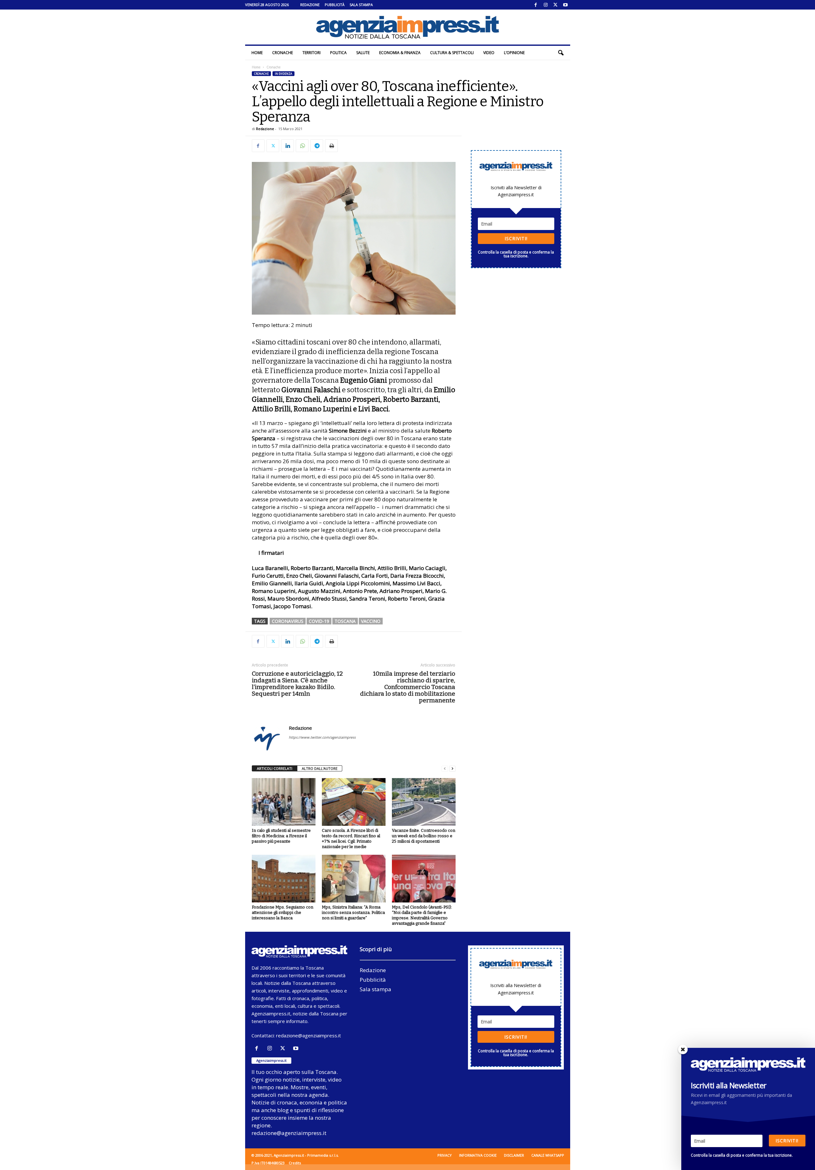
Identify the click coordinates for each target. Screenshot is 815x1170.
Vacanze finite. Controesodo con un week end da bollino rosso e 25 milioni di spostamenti (423, 836)
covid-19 (319, 621)
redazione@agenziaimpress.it (308, 1035)
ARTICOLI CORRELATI (274, 768)
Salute (363, 52)
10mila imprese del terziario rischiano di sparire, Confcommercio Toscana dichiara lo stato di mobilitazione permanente (407, 687)
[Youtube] (565, 5)
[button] (561, 53)
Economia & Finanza (400, 52)
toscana (345, 621)
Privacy (444, 1155)
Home (257, 52)
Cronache (282, 52)
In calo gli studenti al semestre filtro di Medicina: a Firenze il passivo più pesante (281, 836)
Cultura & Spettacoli (452, 52)
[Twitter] (555, 5)
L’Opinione (514, 52)
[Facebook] (536, 5)
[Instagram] (545, 5)
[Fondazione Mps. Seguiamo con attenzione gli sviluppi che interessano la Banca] (283, 878)
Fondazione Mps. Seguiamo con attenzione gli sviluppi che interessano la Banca (282, 912)
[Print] (331, 145)
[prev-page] (445, 768)
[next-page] (452, 768)
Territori (311, 52)
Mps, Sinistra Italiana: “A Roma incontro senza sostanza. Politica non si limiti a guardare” (353, 912)
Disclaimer (514, 1155)
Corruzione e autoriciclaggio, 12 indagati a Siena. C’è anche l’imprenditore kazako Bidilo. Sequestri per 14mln (297, 683)
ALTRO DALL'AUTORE (319, 768)
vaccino (370, 621)
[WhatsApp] (302, 145)
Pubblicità (334, 4)
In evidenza (283, 74)
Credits (295, 1162)
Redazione (310, 4)
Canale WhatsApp (547, 1155)
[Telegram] (316, 145)
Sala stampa (361, 4)
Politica (338, 52)
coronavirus (287, 621)
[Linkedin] (287, 145)
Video (488, 52)
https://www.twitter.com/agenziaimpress (322, 737)
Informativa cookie (478, 1155)
